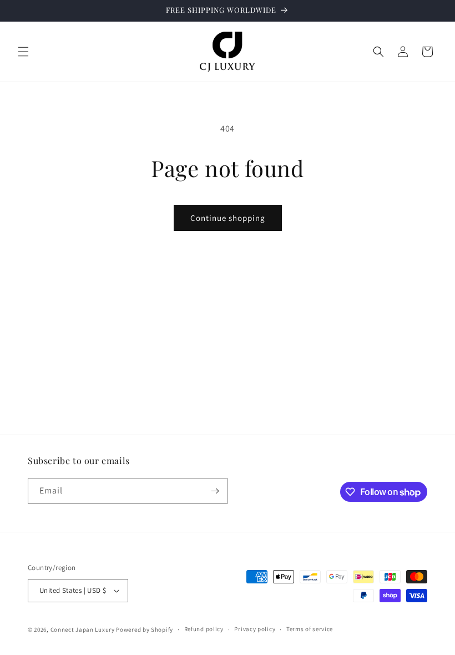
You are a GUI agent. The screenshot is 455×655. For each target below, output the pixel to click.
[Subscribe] (215, 491)
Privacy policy (254, 629)
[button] (23, 51)
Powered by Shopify (144, 629)
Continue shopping (227, 218)
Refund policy (204, 629)
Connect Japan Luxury (82, 629)
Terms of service (309, 629)
